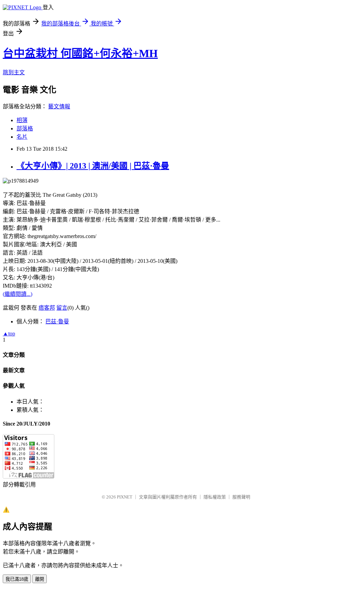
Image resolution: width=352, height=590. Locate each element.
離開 (39, 579)
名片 (22, 137)
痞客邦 (46, 308)
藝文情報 (59, 106)
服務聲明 (241, 497)
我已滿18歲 (17, 579)
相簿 (22, 120)
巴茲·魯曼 (57, 321)
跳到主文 (14, 72)
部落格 (24, 128)
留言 (61, 308)
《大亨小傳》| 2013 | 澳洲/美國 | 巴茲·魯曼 (92, 165)
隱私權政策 (215, 497)
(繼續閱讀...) (17, 294)
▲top (9, 333)
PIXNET (124, 497)
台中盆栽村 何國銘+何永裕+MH (80, 53)
